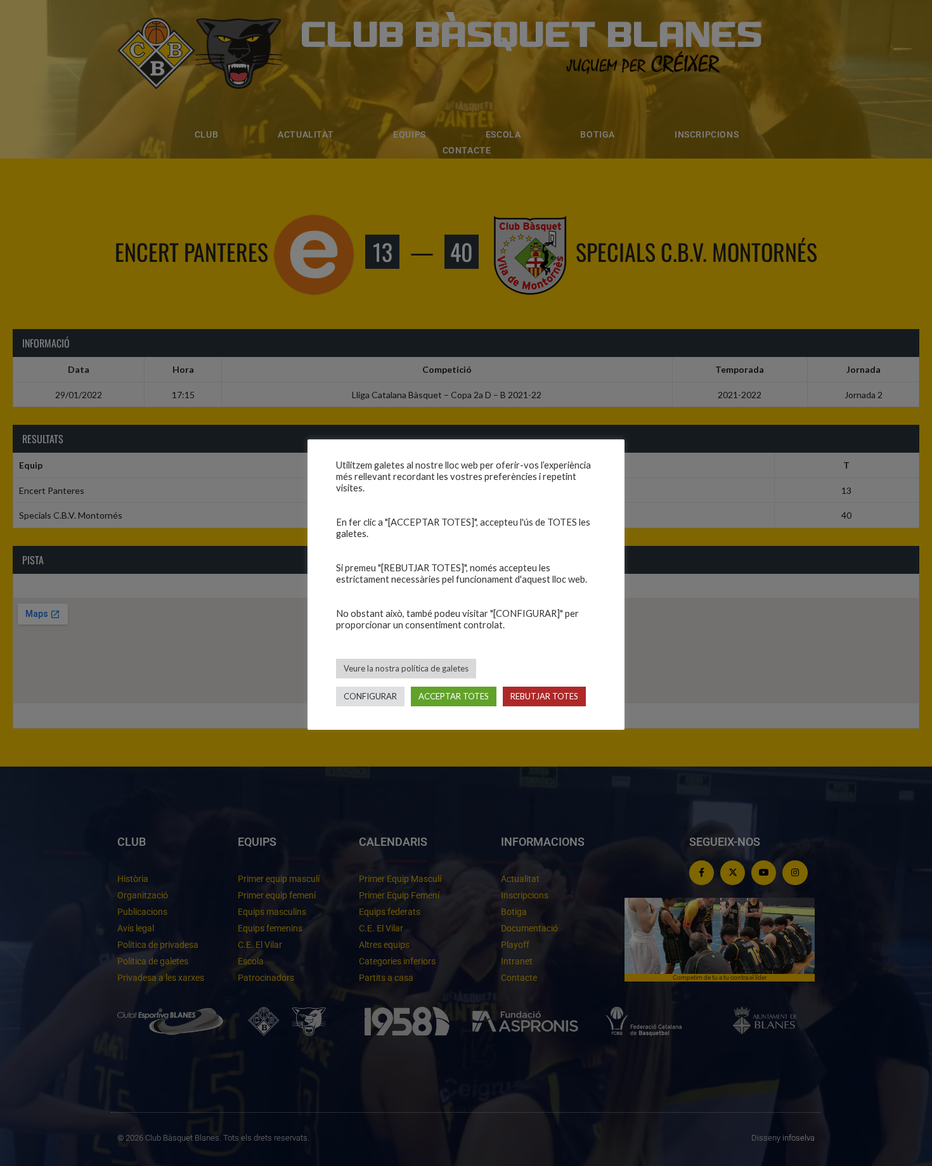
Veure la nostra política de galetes (406, 668)
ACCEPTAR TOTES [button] (453, 696)
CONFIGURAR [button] (370, 696)
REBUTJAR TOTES (544, 696)
